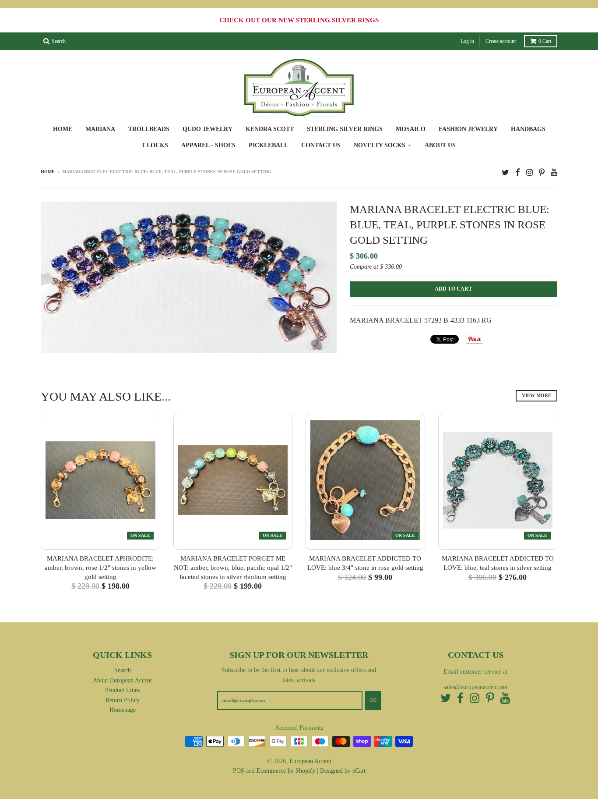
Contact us (321, 145)
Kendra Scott (270, 129)
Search (122, 670)
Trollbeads (148, 129)
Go (372, 700)
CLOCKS (155, 145)
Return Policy (123, 700)
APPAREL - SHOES (208, 145)
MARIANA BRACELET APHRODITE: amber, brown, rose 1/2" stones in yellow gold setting (100, 567)
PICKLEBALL (268, 145)
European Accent (310, 761)
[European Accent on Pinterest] (542, 172)
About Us (440, 145)
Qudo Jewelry (207, 129)
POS (238, 770)
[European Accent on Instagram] (529, 172)
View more (536, 395)
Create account (500, 41)
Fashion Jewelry (468, 129)
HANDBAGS (528, 129)
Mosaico (411, 129)
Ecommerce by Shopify (286, 770)
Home (62, 129)
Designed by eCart (343, 770)
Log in (467, 41)
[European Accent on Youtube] (554, 172)
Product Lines (122, 690)
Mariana (100, 129)
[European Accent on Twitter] (505, 172)
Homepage (122, 710)
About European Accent (122, 680)
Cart (544, 41)
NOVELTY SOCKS (379, 145)
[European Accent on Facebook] (517, 172)
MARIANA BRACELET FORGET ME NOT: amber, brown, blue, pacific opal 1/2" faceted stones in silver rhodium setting (233, 567)
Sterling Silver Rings (345, 129)
